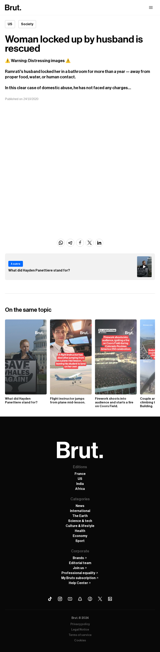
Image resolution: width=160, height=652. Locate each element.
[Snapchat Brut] (80, 599)
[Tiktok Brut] (50, 599)
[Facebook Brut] (90, 599)
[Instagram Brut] (60, 599)
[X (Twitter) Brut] (100, 599)
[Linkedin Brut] (110, 599)
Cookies (80, 640)
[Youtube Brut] (70, 599)
